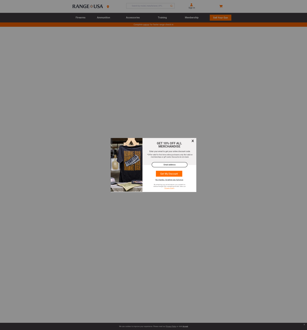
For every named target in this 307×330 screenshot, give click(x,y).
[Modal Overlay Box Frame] (153, 165)
